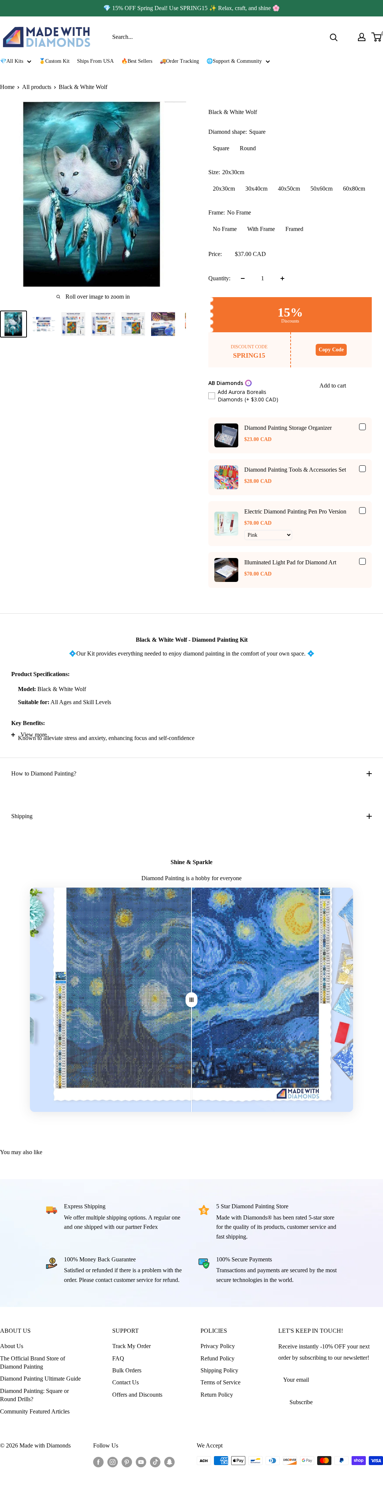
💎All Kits (11, 61)
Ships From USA (95, 61)
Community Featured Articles (35, 1411)
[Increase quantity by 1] (282, 278)
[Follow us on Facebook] (98, 1461)
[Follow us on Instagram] (112, 1461)
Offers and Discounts (137, 1394)
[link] (226, 435)
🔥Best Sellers (136, 61)
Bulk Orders (126, 1370)
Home (7, 87)
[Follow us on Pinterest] (127, 1461)
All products (36, 87)
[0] (377, 37)
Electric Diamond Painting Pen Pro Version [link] (295, 511)
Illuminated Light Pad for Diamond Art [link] (290, 562)
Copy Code (331, 349)
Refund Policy (217, 1358)
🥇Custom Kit (54, 61)
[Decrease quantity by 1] (243, 278)
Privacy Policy (217, 1346)
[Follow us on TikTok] (155, 1461)
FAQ (118, 1358)
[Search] (333, 37)
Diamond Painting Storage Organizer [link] (288, 428)
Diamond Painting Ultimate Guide (40, 1378)
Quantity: (219, 278)
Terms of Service (220, 1382)
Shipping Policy (219, 1370)
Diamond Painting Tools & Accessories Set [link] (295, 469)
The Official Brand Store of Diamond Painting (32, 1362)
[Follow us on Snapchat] (169, 1461)
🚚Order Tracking (179, 61)
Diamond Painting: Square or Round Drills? (34, 1395)
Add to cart (332, 385)
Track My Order (131, 1346)
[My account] (361, 37)
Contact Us (125, 1382)
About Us (11, 1346)
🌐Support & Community (234, 61)
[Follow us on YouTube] (141, 1461)
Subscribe (301, 1402)
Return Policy (216, 1394)
